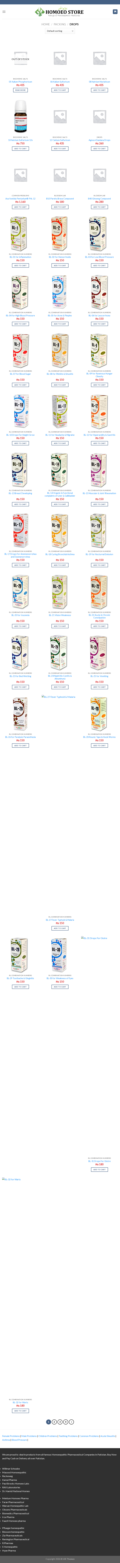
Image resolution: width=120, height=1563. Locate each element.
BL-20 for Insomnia (20, 615)
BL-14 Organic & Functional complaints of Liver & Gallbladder (60, 494)
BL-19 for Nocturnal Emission (99, 554)
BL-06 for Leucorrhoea (99, 315)
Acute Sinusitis (107, 1436)
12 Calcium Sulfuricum (60, 140)
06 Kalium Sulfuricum (60, 81)
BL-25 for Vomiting (99, 676)
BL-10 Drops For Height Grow (20, 435)
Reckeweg (7, 1476)
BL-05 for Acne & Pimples (60, 315)
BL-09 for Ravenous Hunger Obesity (99, 375)
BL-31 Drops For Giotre (99, 1161)
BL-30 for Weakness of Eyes (60, 978)
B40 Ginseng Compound (99, 198)
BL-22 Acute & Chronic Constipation (99, 616)
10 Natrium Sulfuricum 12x (20, 140)
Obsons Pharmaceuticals (14, 1509)
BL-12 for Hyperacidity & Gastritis (99, 435)
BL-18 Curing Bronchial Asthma (60, 554)
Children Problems (47, 1436)
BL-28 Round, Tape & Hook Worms (99, 737)
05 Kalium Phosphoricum (20, 81)
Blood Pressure (19, 1439)
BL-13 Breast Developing (20, 493)
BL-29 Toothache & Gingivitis (20, 978)
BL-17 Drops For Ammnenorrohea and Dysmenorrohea (20, 555)
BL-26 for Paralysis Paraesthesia (20, 737)
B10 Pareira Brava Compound (60, 198)
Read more (20, 90)
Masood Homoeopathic (14, 1472)
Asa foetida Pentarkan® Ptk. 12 (20, 198)
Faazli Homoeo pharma (14, 1520)
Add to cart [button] (60, 90)
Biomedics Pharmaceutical (15, 1513)
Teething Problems (68, 1436)
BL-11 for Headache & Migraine (60, 435)
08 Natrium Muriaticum (99, 81)
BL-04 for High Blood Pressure (20, 315)
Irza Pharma (8, 1517)
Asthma (6, 1439)
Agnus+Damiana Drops (99, 140)
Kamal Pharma (9, 1479)
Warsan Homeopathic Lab (15, 1505)
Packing (60, 24)
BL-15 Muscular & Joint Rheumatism (99, 493)
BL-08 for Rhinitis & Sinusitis (60, 374)
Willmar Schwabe (11, 1468)
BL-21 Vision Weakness (60, 615)
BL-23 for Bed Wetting (20, 676)
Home (45, 24)
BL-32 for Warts (20, 1402)
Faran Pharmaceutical (13, 1502)
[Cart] (115, 11)
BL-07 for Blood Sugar (20, 374)
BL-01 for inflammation (20, 257)
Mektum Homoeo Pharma (15, 1498)
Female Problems (11, 1436)
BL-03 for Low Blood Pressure (99, 257)
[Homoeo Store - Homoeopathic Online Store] (60, 11)
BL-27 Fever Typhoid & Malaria (60, 920)
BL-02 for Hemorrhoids (60, 257)
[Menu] (4, 11)
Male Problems (29, 1436)
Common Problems (89, 1436)
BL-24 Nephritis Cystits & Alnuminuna (60, 677)
